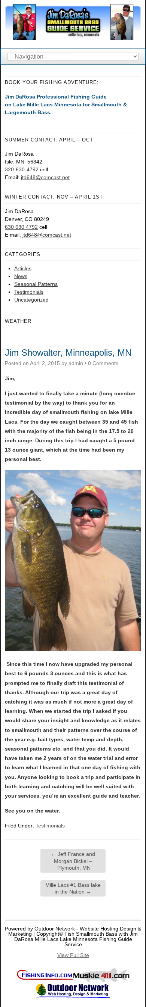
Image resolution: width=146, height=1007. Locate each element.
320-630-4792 (22, 169)
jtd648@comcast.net (45, 177)
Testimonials (28, 292)
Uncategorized (31, 300)
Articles (22, 268)
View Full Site (73, 955)
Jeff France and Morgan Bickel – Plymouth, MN (73, 860)
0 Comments (103, 363)
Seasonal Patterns (36, 284)
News (20, 276)
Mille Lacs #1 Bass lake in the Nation (73, 888)
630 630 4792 (21, 227)
